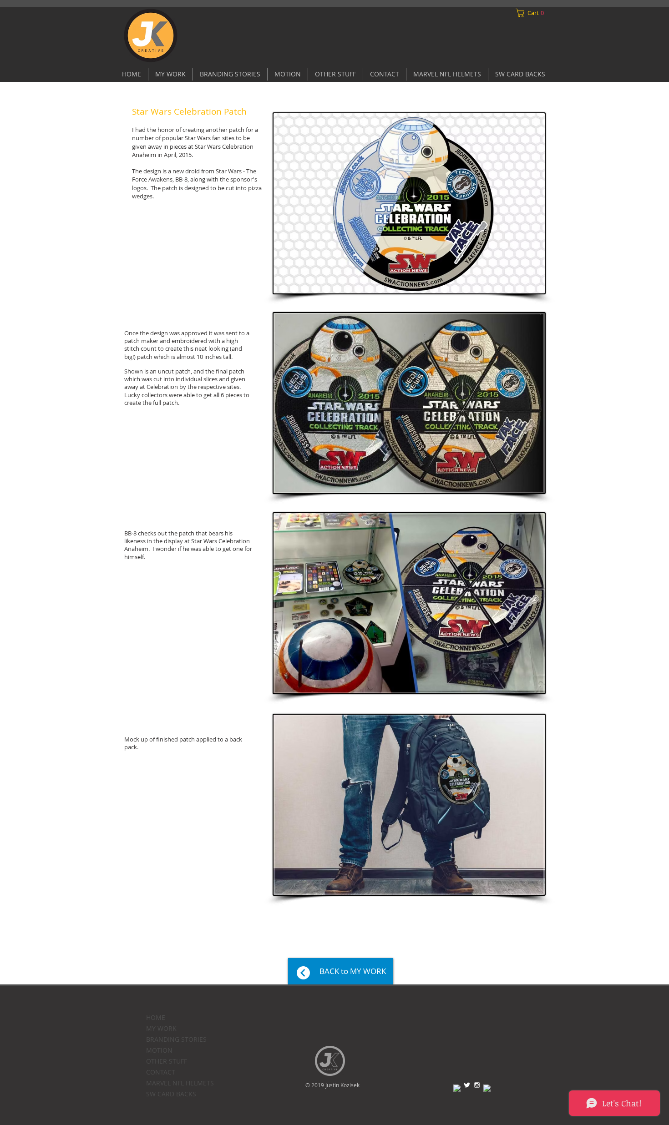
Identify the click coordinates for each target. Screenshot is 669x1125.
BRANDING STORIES (176, 1039)
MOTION (159, 1050)
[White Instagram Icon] (477, 1085)
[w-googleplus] (487, 1088)
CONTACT (160, 1072)
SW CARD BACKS (171, 1094)
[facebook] (457, 1088)
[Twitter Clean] (467, 1085)
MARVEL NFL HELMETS (180, 1083)
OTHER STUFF (166, 1061)
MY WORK (161, 1028)
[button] (532, 13)
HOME (155, 1017)
